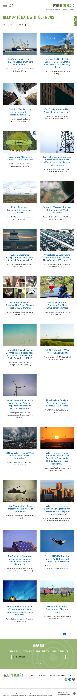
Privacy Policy (6, 695)
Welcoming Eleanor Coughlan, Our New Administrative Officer (57, 305)
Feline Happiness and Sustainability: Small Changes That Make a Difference (20, 305)
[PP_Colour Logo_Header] (63, 4)
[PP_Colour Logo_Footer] (13, 674)
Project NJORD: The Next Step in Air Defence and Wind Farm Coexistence (57, 559)
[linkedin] (74, 693)
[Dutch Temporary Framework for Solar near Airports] (20, 192)
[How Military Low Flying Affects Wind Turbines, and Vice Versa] (20, 491)
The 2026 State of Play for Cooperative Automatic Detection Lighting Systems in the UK (19, 610)
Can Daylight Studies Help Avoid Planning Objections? (57, 110)
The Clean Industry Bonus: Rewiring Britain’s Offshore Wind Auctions (20, 62)
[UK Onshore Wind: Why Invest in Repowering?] (57, 335)
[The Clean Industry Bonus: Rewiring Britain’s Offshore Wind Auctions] (20, 44)
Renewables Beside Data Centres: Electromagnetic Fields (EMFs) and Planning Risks (57, 63)
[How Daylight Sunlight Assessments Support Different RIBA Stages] (57, 385)
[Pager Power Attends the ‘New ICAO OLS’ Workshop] (20, 142)
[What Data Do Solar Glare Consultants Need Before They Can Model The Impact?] (57, 240)
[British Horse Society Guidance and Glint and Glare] (57, 591)
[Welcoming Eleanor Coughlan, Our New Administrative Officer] (57, 287)
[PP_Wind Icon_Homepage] (69, 678)
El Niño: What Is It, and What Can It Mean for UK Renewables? (20, 455)
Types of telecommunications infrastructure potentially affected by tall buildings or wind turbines (57, 160)
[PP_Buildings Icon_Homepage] (73, 678)
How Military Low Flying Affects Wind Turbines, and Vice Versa (20, 508)
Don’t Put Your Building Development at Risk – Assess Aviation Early (19, 112)
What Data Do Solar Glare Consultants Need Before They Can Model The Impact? (57, 257)
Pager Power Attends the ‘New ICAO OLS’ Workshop (19, 158)
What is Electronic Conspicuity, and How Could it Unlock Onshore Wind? (19, 257)
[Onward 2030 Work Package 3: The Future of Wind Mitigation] (57, 192)
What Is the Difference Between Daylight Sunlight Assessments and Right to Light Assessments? (57, 509)
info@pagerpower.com (53, 9)
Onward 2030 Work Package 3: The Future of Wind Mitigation (57, 210)
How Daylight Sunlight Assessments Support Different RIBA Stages (57, 403)
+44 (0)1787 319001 (68, 9)
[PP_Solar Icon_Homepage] (66, 678)
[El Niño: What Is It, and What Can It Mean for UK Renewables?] (20, 438)
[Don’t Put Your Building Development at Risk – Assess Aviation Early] (20, 94)
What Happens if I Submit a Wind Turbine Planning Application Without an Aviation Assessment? (20, 404)
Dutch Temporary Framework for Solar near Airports (19, 210)
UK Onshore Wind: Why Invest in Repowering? (57, 351)
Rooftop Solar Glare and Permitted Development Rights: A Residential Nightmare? (20, 560)
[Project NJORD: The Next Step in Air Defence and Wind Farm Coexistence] (57, 541)
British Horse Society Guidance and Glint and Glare (57, 609)
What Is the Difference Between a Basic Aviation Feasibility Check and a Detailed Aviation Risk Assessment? (57, 458)
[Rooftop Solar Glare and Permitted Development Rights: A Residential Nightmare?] (20, 541)
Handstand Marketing (47, 695)
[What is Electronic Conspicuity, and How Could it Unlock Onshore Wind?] (20, 240)
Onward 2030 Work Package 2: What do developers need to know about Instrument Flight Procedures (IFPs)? (20, 354)
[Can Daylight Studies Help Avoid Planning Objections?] (57, 94)
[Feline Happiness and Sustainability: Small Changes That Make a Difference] (20, 287)
